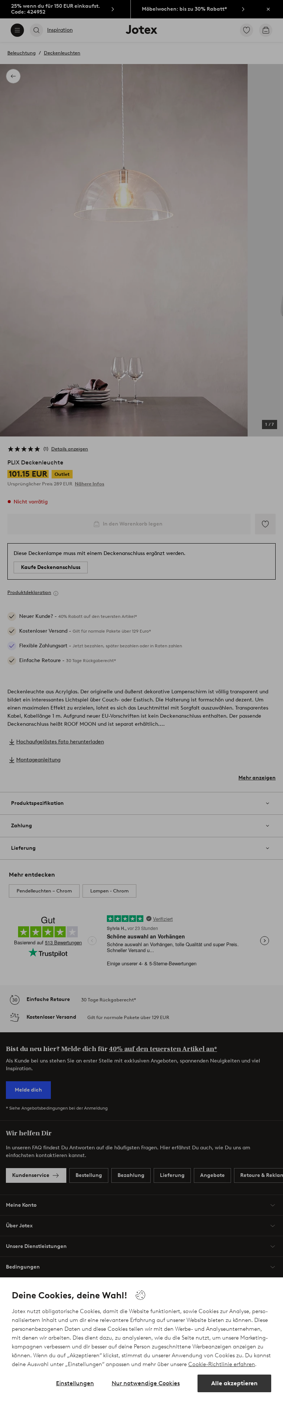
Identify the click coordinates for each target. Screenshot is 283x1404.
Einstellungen (75, 1383)
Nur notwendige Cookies (146, 1383)
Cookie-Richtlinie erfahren (221, 1364)
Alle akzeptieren (234, 1383)
